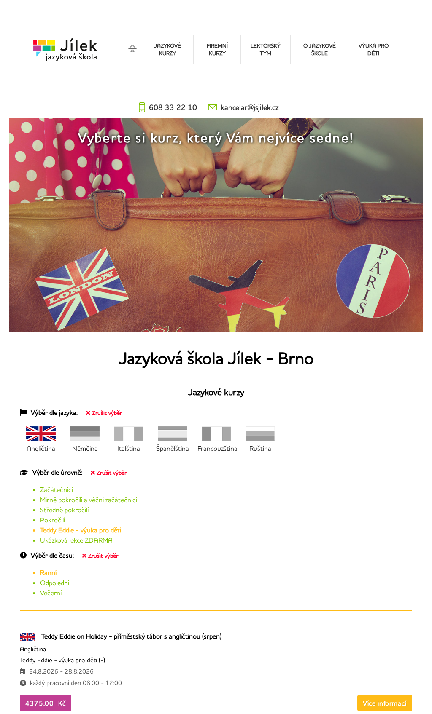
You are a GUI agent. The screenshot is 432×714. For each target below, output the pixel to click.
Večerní (51, 592)
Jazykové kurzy (167, 49)
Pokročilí (52, 520)
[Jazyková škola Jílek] (65, 49)
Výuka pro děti (374, 49)
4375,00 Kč (45, 703)
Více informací (385, 703)
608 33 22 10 (173, 107)
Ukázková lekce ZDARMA (76, 540)
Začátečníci (56, 489)
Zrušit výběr (107, 413)
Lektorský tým (266, 49)
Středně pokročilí (64, 509)
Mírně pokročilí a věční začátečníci (88, 499)
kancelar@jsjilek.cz (249, 107)
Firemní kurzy (217, 49)
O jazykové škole (319, 49)
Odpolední (54, 582)
